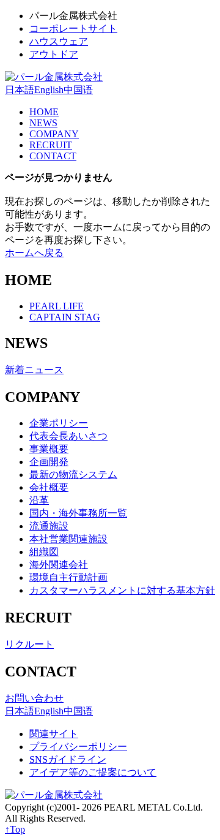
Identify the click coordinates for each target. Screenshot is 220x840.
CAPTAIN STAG (64, 317)
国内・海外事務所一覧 (78, 513)
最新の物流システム (73, 474)
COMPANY (54, 134)
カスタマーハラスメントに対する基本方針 (122, 590)
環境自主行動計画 (68, 577)
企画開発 (48, 461)
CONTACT (52, 156)
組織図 (44, 552)
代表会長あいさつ (68, 436)
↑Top (15, 829)
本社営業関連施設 (68, 539)
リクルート (29, 644)
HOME (44, 112)
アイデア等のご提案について (92, 772)
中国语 (78, 90)
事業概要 (48, 449)
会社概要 (48, 487)
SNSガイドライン (67, 759)
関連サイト (53, 733)
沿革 (39, 500)
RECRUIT (50, 145)
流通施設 (48, 526)
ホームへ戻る (34, 253)
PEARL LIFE (56, 306)
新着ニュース (34, 370)
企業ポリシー (58, 423)
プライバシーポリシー (78, 746)
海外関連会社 (58, 564)
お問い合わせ (34, 698)
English (49, 90)
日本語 (19, 90)
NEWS (43, 123)
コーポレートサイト (73, 28)
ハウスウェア (58, 41)
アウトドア (53, 54)
